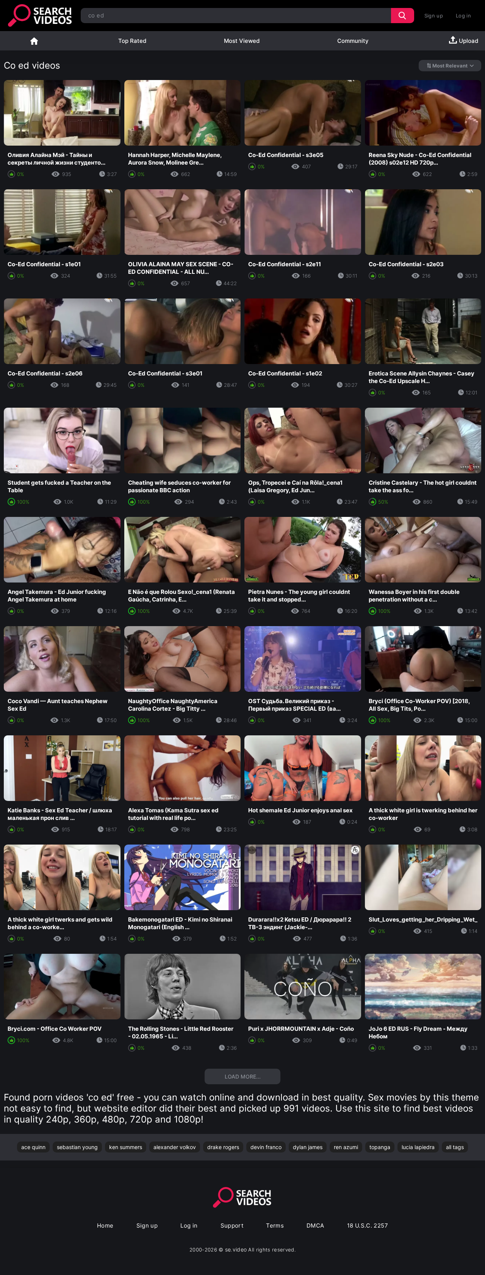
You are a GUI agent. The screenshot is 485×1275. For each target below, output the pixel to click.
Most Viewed (242, 40)
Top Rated (132, 40)
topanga (379, 1147)
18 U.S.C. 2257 (367, 1225)
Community (353, 40)
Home (34, 40)
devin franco (266, 1147)
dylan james (307, 1147)
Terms (275, 1225)
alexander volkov (174, 1147)
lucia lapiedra (418, 1147)
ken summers (125, 1147)
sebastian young (77, 1147)
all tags (455, 1147)
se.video (236, 1249)
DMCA (315, 1225)
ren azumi (346, 1147)
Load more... (243, 1076)
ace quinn (33, 1147)
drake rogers (223, 1147)
